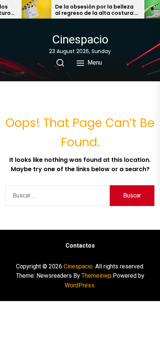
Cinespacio (80, 39)
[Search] (60, 62)
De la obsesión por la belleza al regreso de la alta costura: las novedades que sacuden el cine (96, 10)
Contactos (80, 245)
